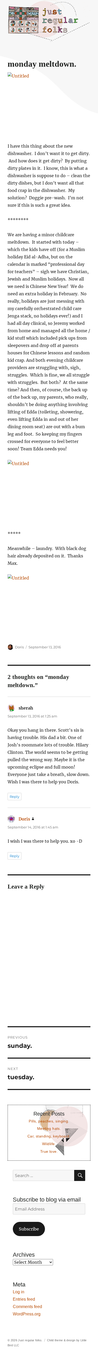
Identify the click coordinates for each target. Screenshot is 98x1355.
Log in (18, 1292)
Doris (19, 647)
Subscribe (29, 1229)
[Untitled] (49, 103)
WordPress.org (27, 1314)
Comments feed (27, 1306)
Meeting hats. (49, 1128)
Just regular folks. (30, 1340)
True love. (49, 1151)
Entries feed (24, 1299)
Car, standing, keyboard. (49, 1136)
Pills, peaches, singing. (49, 1121)
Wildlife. (49, 1144)
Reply (14, 796)
